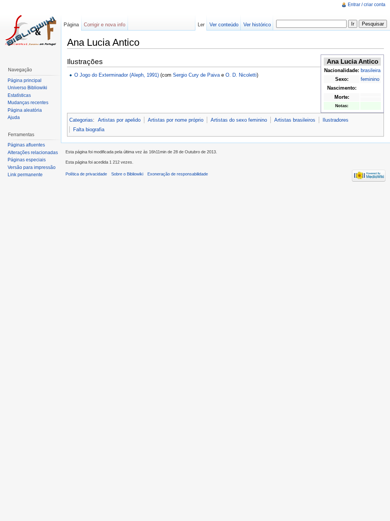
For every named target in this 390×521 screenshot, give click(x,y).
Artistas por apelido (119, 120)
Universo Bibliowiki (27, 87)
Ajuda (14, 117)
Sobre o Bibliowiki (127, 174)
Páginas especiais (27, 159)
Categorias (81, 120)
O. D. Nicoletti (241, 75)
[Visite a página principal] (30, 30)
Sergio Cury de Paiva (196, 75)
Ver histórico (257, 24)
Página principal (25, 80)
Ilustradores (335, 120)
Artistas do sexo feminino (239, 120)
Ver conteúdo (223, 24)
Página (71, 24)
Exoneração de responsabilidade (177, 174)
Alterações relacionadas (33, 152)
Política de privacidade (86, 174)
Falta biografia (88, 129)
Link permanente (25, 174)
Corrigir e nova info (104, 24)
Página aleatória (25, 110)
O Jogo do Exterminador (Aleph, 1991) (116, 75)
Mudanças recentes (28, 102)
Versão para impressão (32, 167)
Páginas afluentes (26, 145)
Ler (201, 24)
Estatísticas (19, 95)
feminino (370, 79)
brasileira (370, 70)
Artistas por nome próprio (175, 120)
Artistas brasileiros (294, 120)
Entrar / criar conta (366, 4)
